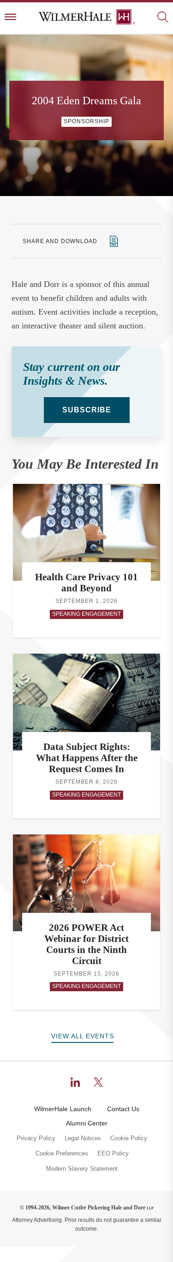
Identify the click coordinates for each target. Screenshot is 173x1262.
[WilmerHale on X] (98, 1082)
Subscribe (86, 410)
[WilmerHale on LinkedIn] (75, 1082)
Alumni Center (86, 1123)
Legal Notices (83, 1138)
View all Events (82, 1036)
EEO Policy (113, 1153)
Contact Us (123, 1109)
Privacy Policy (36, 1138)
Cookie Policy (128, 1138)
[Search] (162, 17)
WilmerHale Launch (62, 1109)
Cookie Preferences (62, 1153)
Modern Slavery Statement (82, 1169)
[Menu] (10, 17)
